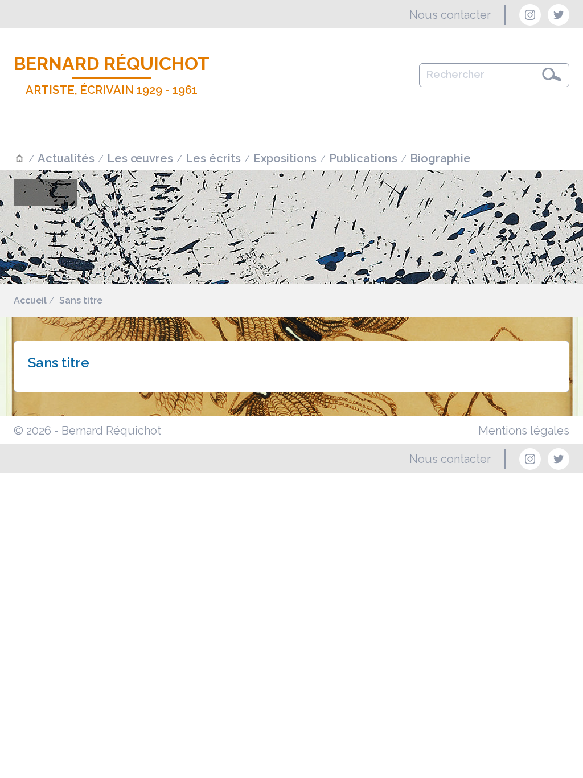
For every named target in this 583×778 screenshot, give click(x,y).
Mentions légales (523, 430)
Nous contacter (450, 15)
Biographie (440, 158)
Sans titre (80, 300)
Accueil (30, 300)
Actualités (66, 158)
